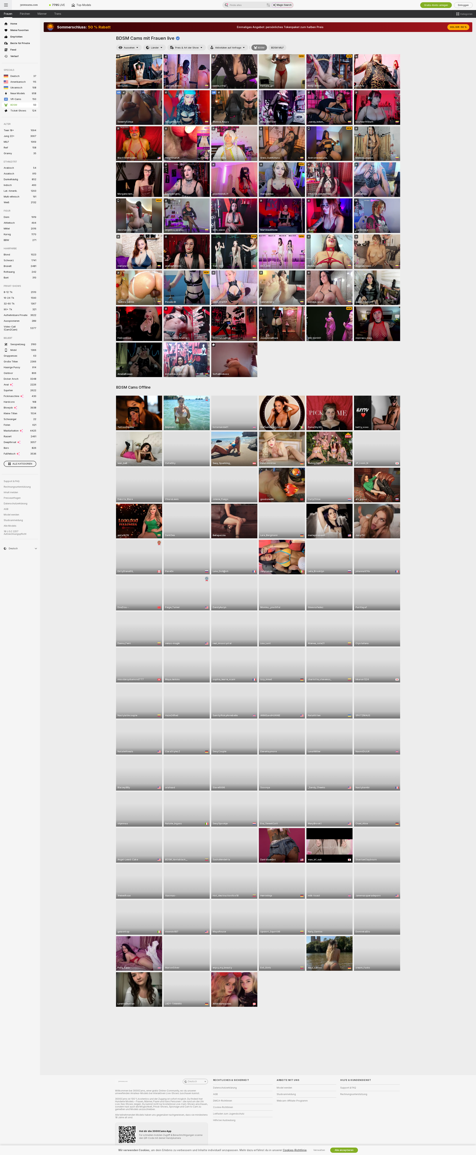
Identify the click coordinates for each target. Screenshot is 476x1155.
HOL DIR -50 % (458, 27)
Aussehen (129, 47)
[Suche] (268, 5)
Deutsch (192, 1081)
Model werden (11, 514)
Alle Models (10, 526)
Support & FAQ (12, 481)
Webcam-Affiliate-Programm (292, 1100)
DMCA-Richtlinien (222, 1100)
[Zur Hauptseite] (29, 5)
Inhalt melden (11, 492)
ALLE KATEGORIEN (22, 464)
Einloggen (463, 5)
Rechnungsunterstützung (17, 487)
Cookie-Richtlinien (223, 1107)
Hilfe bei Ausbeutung (224, 1120)
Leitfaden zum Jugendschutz (228, 1113)
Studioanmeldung (13, 520)
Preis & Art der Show (187, 47)
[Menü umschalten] (6, 5)
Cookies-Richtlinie (295, 1150)
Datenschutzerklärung (15, 503)
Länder (155, 47)
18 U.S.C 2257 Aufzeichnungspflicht (15, 532)
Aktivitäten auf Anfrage (228, 47)
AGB (6, 509)
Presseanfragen (12, 498)
